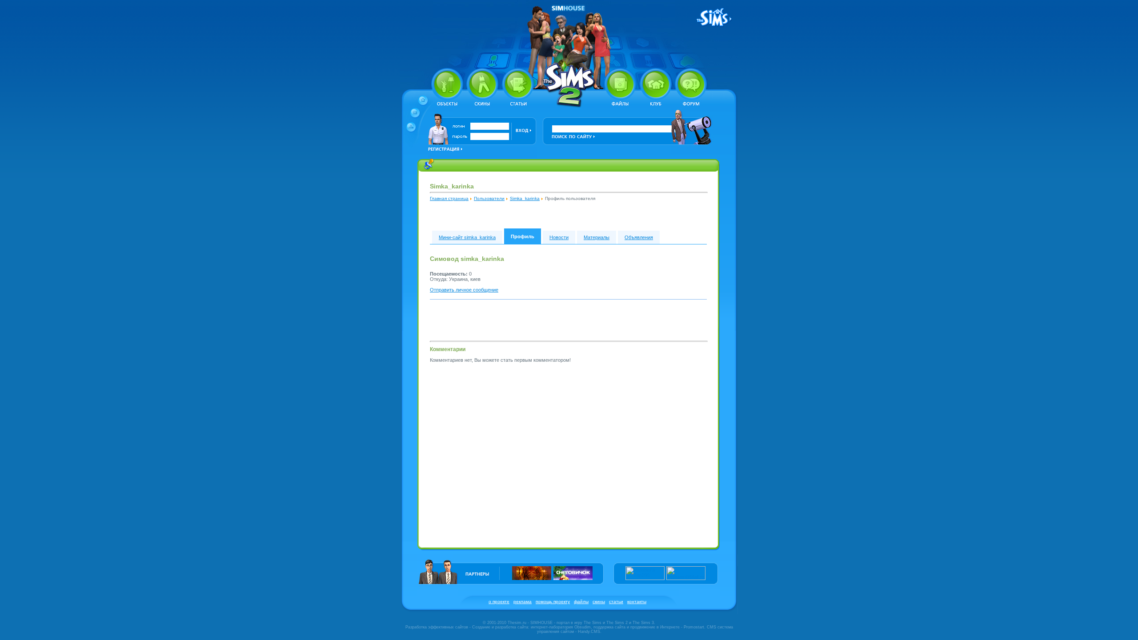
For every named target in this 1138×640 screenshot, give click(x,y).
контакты (636, 601)
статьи (616, 601)
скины (599, 601)
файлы (581, 601)
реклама (522, 601)
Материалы (596, 237)
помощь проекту (553, 601)
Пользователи (489, 198)
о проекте (499, 601)
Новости (559, 237)
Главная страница (449, 198)
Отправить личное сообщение (464, 289)
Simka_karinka (525, 198)
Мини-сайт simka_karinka (467, 237)
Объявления (639, 237)
